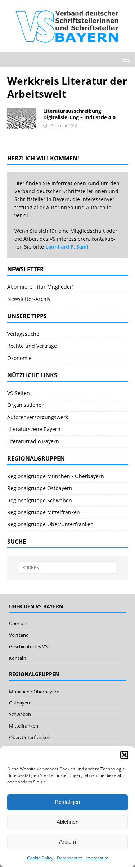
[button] (124, 755)
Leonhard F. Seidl (66, 246)
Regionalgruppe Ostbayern (39, 488)
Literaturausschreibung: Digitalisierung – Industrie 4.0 (79, 114)
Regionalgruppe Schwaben (39, 500)
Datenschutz (69, 858)
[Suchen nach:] (67, 567)
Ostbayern (20, 702)
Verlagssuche (23, 333)
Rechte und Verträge (32, 345)
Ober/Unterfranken (29, 737)
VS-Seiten (18, 393)
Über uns (18, 623)
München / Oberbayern (34, 691)
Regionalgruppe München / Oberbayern (55, 476)
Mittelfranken (23, 725)
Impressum (97, 858)
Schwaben (20, 714)
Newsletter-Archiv (28, 298)
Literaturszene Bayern (33, 429)
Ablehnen (67, 822)
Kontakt (17, 658)
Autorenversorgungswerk (37, 417)
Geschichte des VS (28, 646)
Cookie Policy (40, 858)
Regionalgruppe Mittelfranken (43, 512)
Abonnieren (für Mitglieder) (40, 286)
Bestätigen (67, 802)
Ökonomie (19, 358)
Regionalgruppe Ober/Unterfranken (50, 524)
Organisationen (26, 404)
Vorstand (19, 635)
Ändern (67, 842)
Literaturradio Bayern (33, 441)
